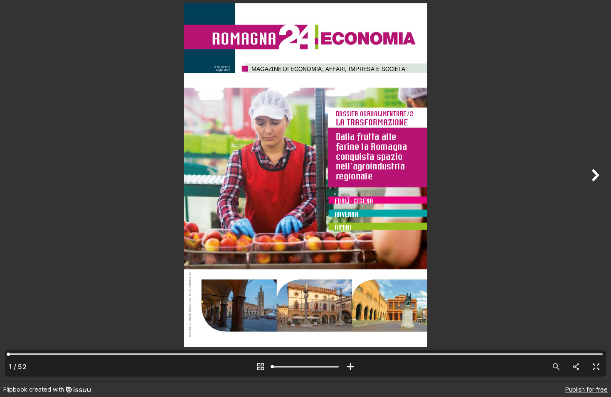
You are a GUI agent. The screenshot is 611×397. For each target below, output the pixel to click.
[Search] (556, 366)
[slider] (305, 367)
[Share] (576, 366)
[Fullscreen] (596, 366)
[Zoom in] (350, 366)
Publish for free (586, 389)
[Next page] (594, 191)
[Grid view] (260, 366)
